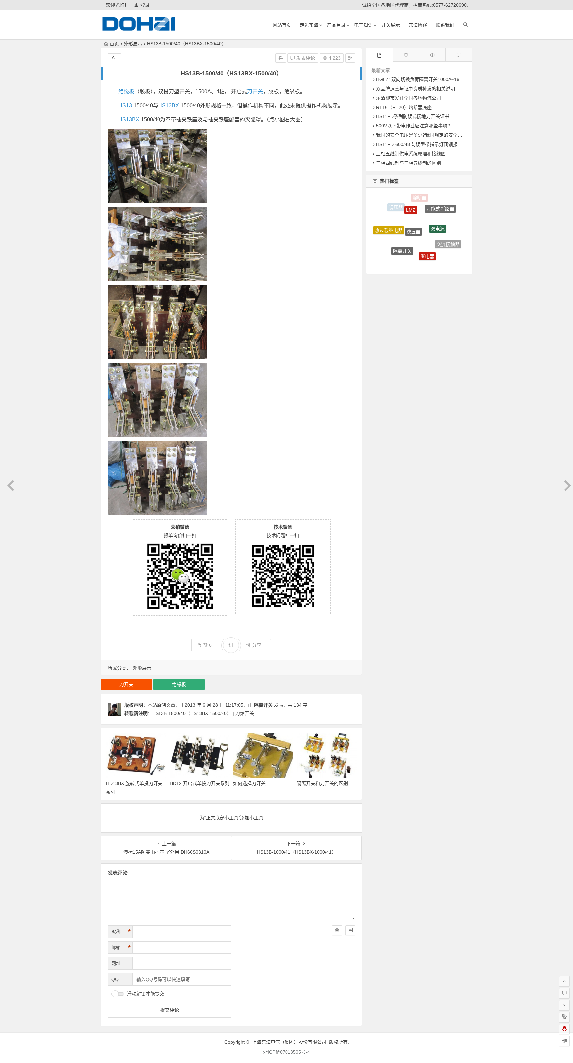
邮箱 (121, 947)
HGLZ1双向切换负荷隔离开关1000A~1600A (422, 79)
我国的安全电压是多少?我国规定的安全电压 (421, 135)
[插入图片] (350, 930)
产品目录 (336, 25)
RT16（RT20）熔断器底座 (404, 107)
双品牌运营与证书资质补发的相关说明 (415, 88)
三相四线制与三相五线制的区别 (408, 163)
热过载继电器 (389, 221)
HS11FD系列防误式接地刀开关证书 (412, 116)
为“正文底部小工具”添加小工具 (231, 817)
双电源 (438, 210)
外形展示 (133, 43)
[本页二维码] (564, 1041)
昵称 (121, 931)
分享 (256, 645)
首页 (114, 43)
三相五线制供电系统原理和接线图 (411, 153)
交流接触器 (448, 234)
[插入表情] (337, 930)
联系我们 (445, 25)
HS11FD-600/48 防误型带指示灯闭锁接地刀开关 (426, 144)
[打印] (280, 58)
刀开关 (255, 91)
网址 (116, 963)
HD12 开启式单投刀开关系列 (199, 783)
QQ (115, 979)
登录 (145, 5)
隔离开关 (263, 705)
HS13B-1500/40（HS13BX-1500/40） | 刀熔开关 (203, 713)
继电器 (427, 236)
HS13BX (168, 105)
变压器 (413, 256)
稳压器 (413, 209)
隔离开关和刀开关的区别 (322, 783)
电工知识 (363, 25)
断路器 (392, 249)
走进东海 (309, 25)
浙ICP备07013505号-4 (286, 1052)
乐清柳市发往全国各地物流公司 (408, 98)
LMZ (410, 198)
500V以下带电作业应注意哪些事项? (413, 125)
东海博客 (418, 25)
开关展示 (390, 25)
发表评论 (305, 58)
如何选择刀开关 (249, 783)
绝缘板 (126, 91)
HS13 (125, 105)
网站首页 (282, 25)
